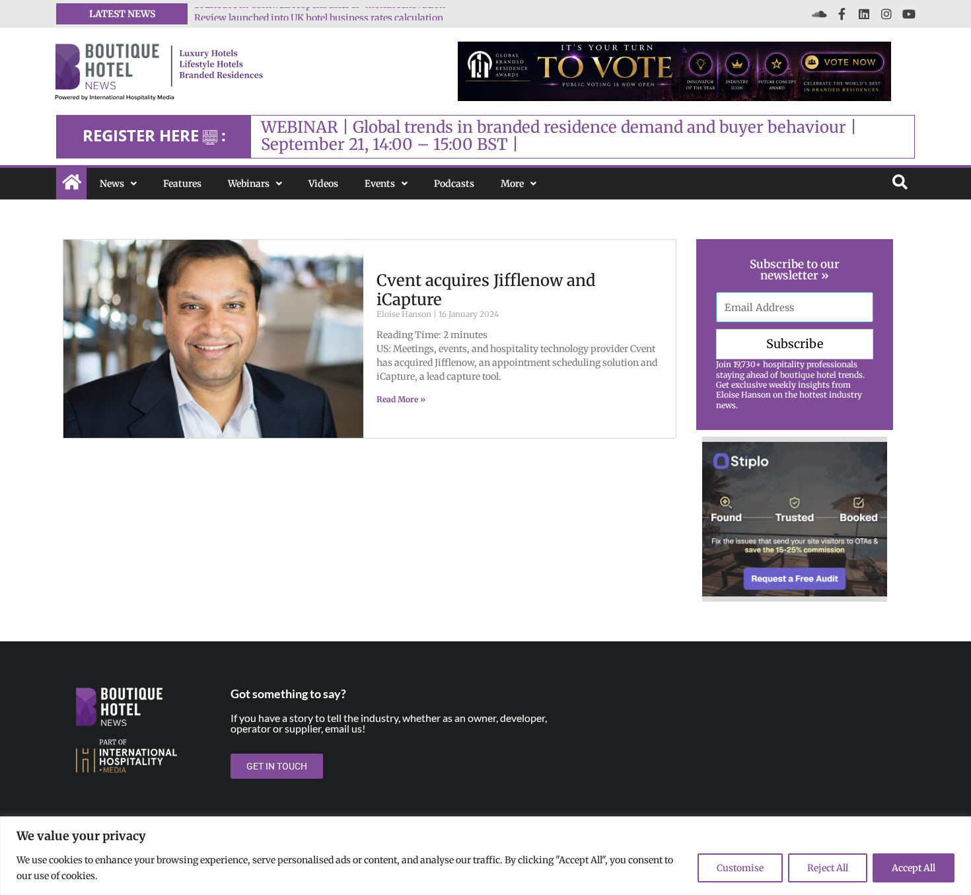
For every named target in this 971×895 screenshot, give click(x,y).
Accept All (913, 868)
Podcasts (454, 184)
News (112, 184)
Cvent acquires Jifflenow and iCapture (486, 290)
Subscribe (794, 343)
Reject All (827, 868)
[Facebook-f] (841, 14)
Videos (323, 184)
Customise (740, 868)
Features (182, 184)
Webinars (249, 184)
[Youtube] (909, 14)
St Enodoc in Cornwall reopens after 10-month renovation (319, 14)
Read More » (401, 399)
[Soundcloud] (819, 14)
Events (380, 184)
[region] (485, 855)
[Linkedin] (864, 14)
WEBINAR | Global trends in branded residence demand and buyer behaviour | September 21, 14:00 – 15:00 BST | (559, 136)
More (512, 184)
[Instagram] (886, 14)
